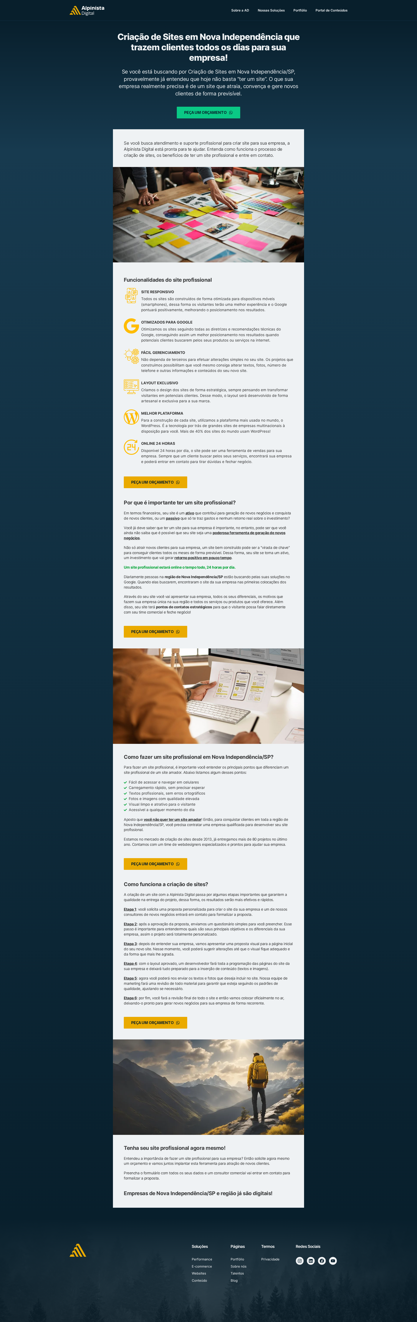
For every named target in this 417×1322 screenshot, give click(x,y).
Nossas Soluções (271, 10)
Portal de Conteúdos (332, 10)
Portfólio (300, 10)
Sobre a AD (240, 10)
